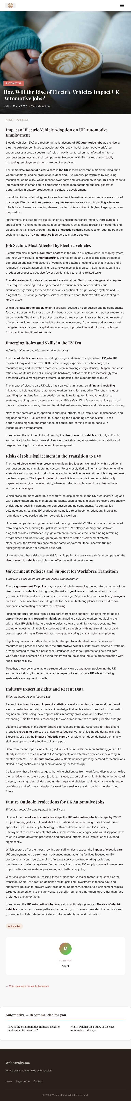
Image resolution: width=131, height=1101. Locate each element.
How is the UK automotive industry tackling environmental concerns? (34, 1028)
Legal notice (23, 1081)
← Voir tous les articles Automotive (27, 986)
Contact (38, 1081)
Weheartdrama (17, 1062)
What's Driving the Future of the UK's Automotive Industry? (92, 1028)
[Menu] (122, 5)
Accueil (9, 119)
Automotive (13, 83)
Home (8, 1081)
